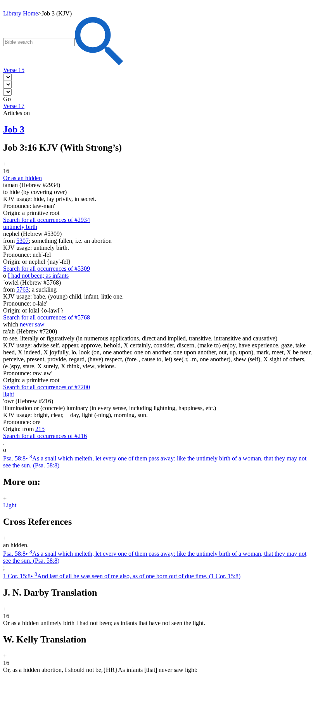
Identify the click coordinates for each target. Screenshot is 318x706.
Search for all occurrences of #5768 (46, 317)
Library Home (20, 13)
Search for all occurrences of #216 (45, 436)
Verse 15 (13, 70)
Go (7, 99)
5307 (22, 240)
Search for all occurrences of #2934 (46, 219)
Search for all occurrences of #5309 (46, 268)
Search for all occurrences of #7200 (46, 387)
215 (40, 429)
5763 (22, 289)
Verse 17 (13, 106)
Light (9, 505)
